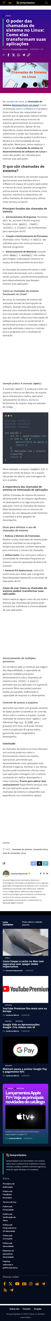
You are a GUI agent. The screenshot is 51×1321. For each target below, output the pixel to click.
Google (8, 1021)
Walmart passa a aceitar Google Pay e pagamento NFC (25, 1070)
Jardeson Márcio (15, 1138)
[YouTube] (17, 1284)
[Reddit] (37, 1284)
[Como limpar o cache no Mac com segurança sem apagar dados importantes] (25, 942)
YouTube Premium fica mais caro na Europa (25, 1010)
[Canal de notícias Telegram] (11, 1290)
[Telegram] (43, 1284)
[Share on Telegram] (23, 55)
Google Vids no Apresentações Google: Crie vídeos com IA (21, 1026)
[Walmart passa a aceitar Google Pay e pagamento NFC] (25, 1050)
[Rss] (5, 1290)
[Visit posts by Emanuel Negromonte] (6, 873)
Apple (10, 1088)
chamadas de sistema (22, 849)
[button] (5, 3)
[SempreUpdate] (25, 3)
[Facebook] (41, 873)
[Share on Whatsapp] (18, 55)
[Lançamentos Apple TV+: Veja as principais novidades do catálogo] (25, 1117)
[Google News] (24, 1284)
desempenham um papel (25, 105)
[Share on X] (13, 55)
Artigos (8, 1005)
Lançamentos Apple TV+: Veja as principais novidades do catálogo (25, 1097)
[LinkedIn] (47, 873)
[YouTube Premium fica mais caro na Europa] (25, 989)
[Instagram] (44, 873)
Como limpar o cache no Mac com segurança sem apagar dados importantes (23, 964)
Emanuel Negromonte (19, 49)
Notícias (20, 1088)
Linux (8, 16)
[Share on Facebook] (8, 55)
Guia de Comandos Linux (14, 853)
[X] (10, 1284)
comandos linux (40, 849)
